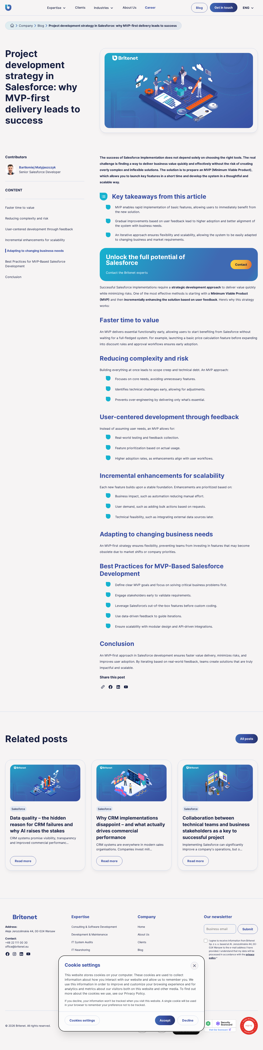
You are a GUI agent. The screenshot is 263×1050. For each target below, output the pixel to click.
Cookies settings (82, 1020)
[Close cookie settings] (194, 966)
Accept (165, 1020)
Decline (187, 1020)
